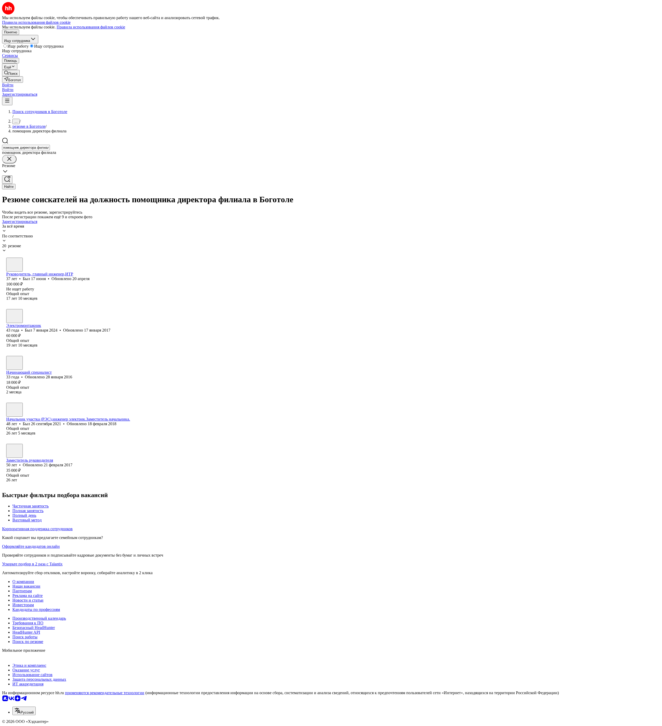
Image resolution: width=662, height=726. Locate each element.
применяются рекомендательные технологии (104, 693)
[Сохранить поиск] (7, 179)
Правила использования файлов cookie (91, 27)
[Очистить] (9, 159)
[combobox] (26, 147)
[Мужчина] (14, 265)
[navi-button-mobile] (7, 101)
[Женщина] (14, 363)
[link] (11, 73)
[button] (7, 85)
